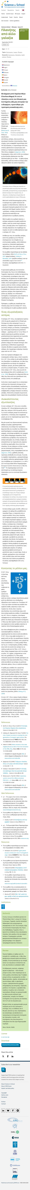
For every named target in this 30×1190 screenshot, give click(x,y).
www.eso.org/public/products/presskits (16, 883)
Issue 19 (20, 27)
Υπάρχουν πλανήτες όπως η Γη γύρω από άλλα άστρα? (15, 763)
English (5, 67)
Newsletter (11, 10)
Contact (3, 10)
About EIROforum (6, 1086)
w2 (4, 467)
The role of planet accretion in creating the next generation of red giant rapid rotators (15, 735)
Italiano (5, 75)
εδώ (23, 754)
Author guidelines (14, 21)
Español (6, 82)
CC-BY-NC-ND (5, 1037)
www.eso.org (24, 838)
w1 (21, 260)
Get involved (4, 21)
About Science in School (8, 1084)
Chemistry (18, 55)
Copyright (4, 1093)
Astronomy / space (11, 52)
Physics (20, 52)
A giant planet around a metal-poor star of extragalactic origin (16, 853)
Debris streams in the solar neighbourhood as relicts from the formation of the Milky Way (15, 746)
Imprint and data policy (7, 1088)
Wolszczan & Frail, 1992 (5, 131)
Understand (4, 17)
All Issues (17, 14)
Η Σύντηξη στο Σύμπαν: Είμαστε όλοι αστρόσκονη (15, 727)
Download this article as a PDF (10, 1045)
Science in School (5, 27)
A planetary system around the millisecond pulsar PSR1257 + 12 (14, 778)
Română (6, 80)
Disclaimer (4, 1097)
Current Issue (10, 14)
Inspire (23, 14)
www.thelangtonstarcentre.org (12, 810)
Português (6, 77)
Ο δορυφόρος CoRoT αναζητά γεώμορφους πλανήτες (16, 869)
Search (17, 10)
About (21, 17)
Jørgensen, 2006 (20, 152)
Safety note (4, 1095)
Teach (10, 17)
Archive (3, 1102)
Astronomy (11, 55)
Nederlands (7, 65)
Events (16, 17)
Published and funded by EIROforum (10, 1183)
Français (6, 70)
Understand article (24, 30)
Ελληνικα (6, 72)
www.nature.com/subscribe (12, 758)
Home (3, 14)
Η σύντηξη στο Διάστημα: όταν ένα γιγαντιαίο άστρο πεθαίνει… (15, 771)
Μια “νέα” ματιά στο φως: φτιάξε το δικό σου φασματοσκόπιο (16, 895)
